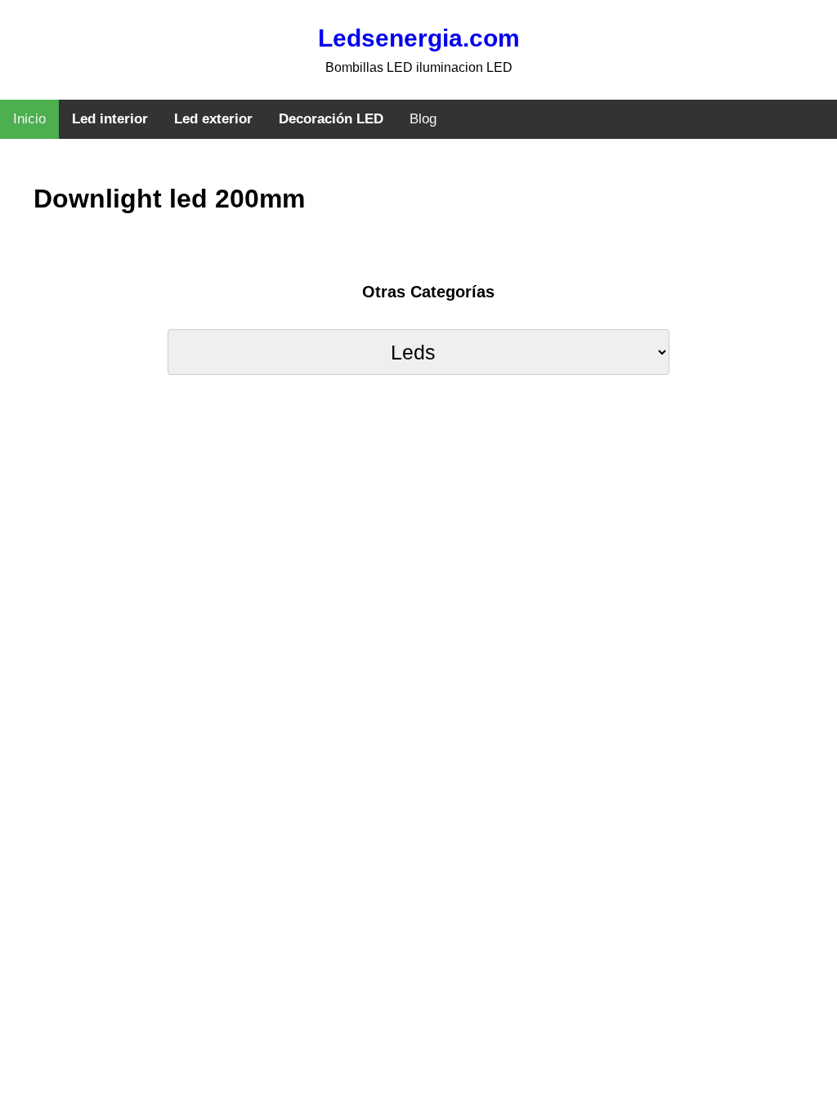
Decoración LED (331, 119)
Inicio (29, 119)
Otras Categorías (428, 292)
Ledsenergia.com (419, 38)
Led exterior (213, 119)
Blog (423, 119)
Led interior (110, 119)
